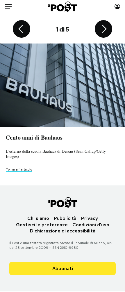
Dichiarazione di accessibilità (62, 231)
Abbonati (62, 268)
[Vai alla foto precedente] (21, 29)
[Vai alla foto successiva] (103, 29)
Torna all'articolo (19, 169)
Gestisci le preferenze (42, 225)
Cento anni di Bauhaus (34, 137)
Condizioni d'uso (90, 225)
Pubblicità (65, 218)
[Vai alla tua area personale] (117, 7)
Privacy (89, 218)
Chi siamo (38, 218)
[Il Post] (62, 6)
